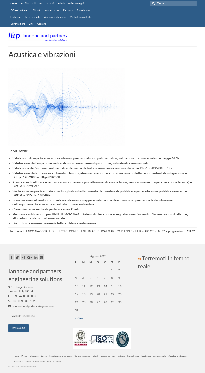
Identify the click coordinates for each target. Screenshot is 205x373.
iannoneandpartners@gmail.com (33, 306)
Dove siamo (18, 328)
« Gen (79, 318)
